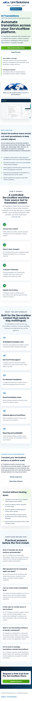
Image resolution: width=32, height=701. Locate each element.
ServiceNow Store (16, 8)
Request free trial (16, 681)
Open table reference (16, 481)
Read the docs (16, 52)
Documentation (16, 5)
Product (8, 5)
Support (23, 5)
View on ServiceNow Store (16, 48)
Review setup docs (16, 477)
